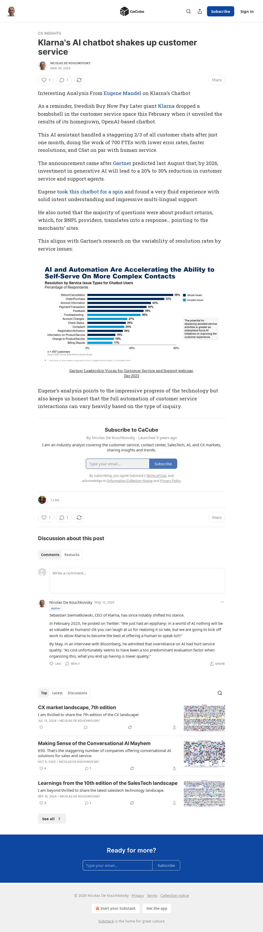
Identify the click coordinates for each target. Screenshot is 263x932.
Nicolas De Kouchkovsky (70, 63)
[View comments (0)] (85, 727)
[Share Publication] (200, 11)
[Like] (41, 727)
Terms (152, 895)
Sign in (247, 11)
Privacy (138, 895)
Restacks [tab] (71, 554)
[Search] (188, 11)
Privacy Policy (170, 480)
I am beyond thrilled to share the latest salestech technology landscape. (101, 790)
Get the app (156, 908)
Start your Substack (118, 908)
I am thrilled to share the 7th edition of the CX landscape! (88, 714)
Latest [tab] (57, 693)
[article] (131, 718)
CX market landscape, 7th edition (77, 707)
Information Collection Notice (130, 480)
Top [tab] (44, 693)
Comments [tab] (50, 554)
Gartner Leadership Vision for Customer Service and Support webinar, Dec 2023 (131, 373)
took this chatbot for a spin (90, 191)
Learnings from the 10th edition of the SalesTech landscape (107, 783)
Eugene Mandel (122, 93)
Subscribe (220, 11)
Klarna (166, 106)
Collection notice (175, 895)
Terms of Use (156, 475)
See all (48, 818)
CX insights (49, 33)
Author (56, 608)
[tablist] (60, 555)
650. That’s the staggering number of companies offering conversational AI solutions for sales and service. (104, 753)
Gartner (122, 163)
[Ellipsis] (222, 602)
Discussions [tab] (77, 693)
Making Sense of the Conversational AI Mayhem (94, 743)
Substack (106, 921)
